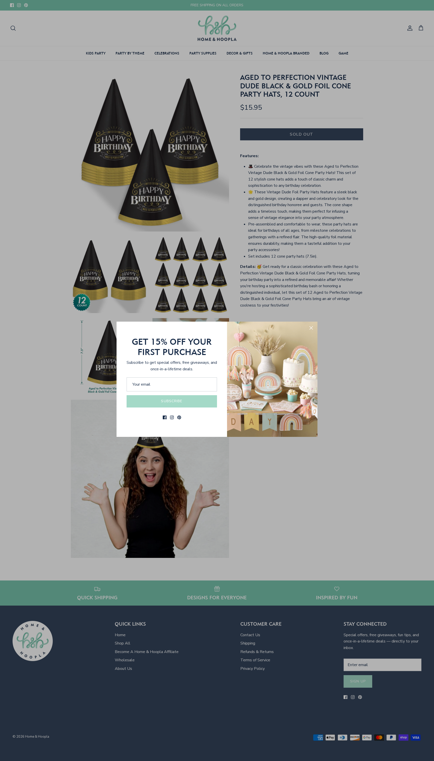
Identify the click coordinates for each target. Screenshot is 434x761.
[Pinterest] (179, 417)
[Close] (311, 327)
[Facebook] (165, 417)
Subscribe (171, 401)
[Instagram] (172, 417)
